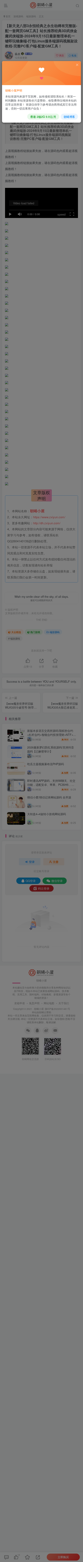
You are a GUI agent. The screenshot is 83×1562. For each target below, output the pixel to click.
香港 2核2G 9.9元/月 (43, 117)
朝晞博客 (69, 117)
